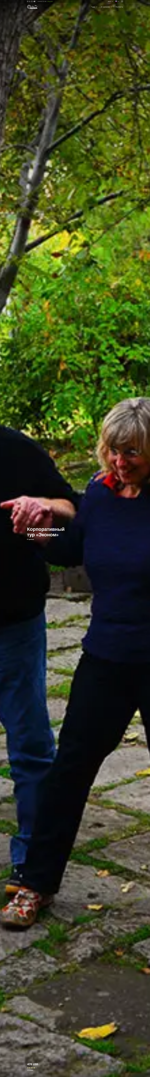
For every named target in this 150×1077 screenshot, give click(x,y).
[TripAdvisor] (34, 1)
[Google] (29, 1)
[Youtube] (32, 1)
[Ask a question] (122, 1)
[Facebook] (27, 1)
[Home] (32, 7)
